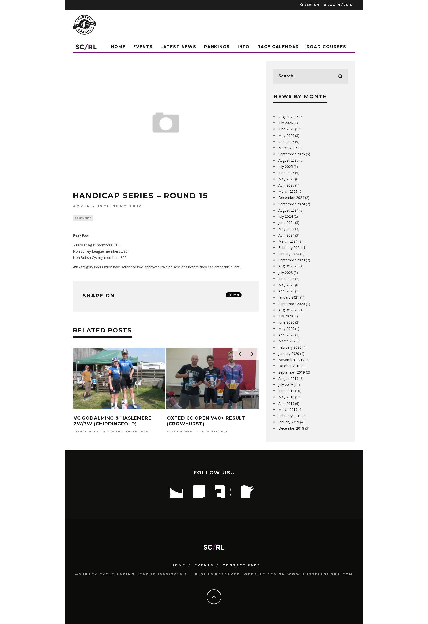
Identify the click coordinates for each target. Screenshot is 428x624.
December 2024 (291, 197)
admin (82, 206)
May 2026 (286, 135)
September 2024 (291, 204)
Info (244, 46)
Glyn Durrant (87, 431)
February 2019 (289, 415)
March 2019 (287, 409)
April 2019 (286, 403)
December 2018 (291, 428)
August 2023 (288, 266)
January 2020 (288, 353)
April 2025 (286, 185)
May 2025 (286, 179)
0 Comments (83, 218)
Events (143, 46)
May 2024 (286, 228)
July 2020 (285, 316)
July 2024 (285, 216)
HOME (178, 565)
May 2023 (286, 285)
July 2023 (285, 272)
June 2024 (286, 222)
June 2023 (286, 278)
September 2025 (291, 154)
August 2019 (288, 378)
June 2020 (286, 322)
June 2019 (286, 390)
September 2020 (291, 303)
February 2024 (289, 247)
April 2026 (286, 141)
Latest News (178, 46)
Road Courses (326, 46)
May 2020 (286, 328)
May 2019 (286, 397)
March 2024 (287, 241)
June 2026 (286, 129)
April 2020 (286, 335)
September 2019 (291, 372)
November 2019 (291, 359)
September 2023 (291, 260)
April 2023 (286, 291)
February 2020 (289, 347)
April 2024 (286, 235)
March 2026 (287, 147)
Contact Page (241, 565)
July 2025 (285, 166)
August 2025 (288, 160)
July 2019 (285, 384)
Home (118, 46)
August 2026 (288, 116)
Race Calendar (278, 46)
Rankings (217, 46)
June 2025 (286, 172)
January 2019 (288, 422)
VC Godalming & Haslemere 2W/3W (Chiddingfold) (113, 421)
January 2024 (288, 253)
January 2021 (288, 297)
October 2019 (289, 365)
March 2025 (287, 191)
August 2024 (288, 210)
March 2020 (287, 341)
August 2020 (288, 310)
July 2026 (285, 122)
